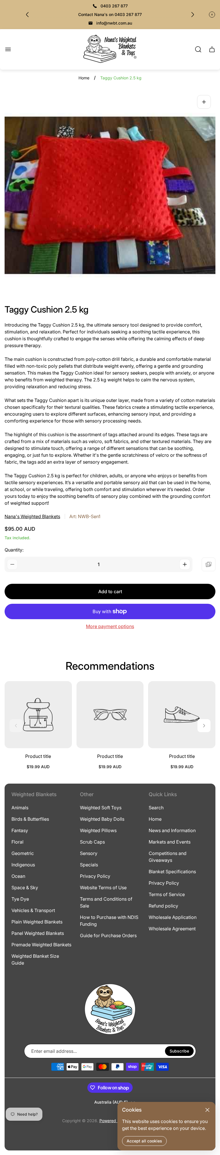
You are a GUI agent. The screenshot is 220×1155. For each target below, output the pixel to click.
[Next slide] (192, 14)
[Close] (207, 1109)
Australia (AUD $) (111, 1102)
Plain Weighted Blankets (36, 922)
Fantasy (19, 830)
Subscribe (179, 1051)
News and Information (172, 830)
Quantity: (14, 550)
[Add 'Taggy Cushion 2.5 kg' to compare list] (208, 564)
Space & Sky (24, 887)
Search (156, 807)
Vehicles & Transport (33, 910)
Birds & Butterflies (30, 819)
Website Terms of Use (103, 887)
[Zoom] (204, 102)
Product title (38, 756)
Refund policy (163, 906)
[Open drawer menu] (8, 49)
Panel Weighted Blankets (37, 933)
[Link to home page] (110, 1009)
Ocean (18, 876)
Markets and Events (169, 842)
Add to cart (110, 591)
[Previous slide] (27, 14)
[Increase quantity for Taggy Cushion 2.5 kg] (184, 564)
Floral (17, 842)
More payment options (110, 626)
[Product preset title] (38, 714)
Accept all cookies (144, 1140)
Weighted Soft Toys (100, 807)
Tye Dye (20, 899)
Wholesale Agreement (172, 928)
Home (83, 77)
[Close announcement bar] (212, 14)
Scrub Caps (92, 842)
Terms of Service (167, 894)
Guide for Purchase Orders (108, 935)
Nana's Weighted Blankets (32, 516)
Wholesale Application (173, 917)
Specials (89, 865)
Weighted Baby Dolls (102, 819)
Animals (19, 807)
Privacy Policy (95, 876)
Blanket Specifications (172, 871)
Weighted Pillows (98, 830)
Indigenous (23, 865)
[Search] (198, 49)
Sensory (88, 853)
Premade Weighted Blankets (41, 944)
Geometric (22, 853)
